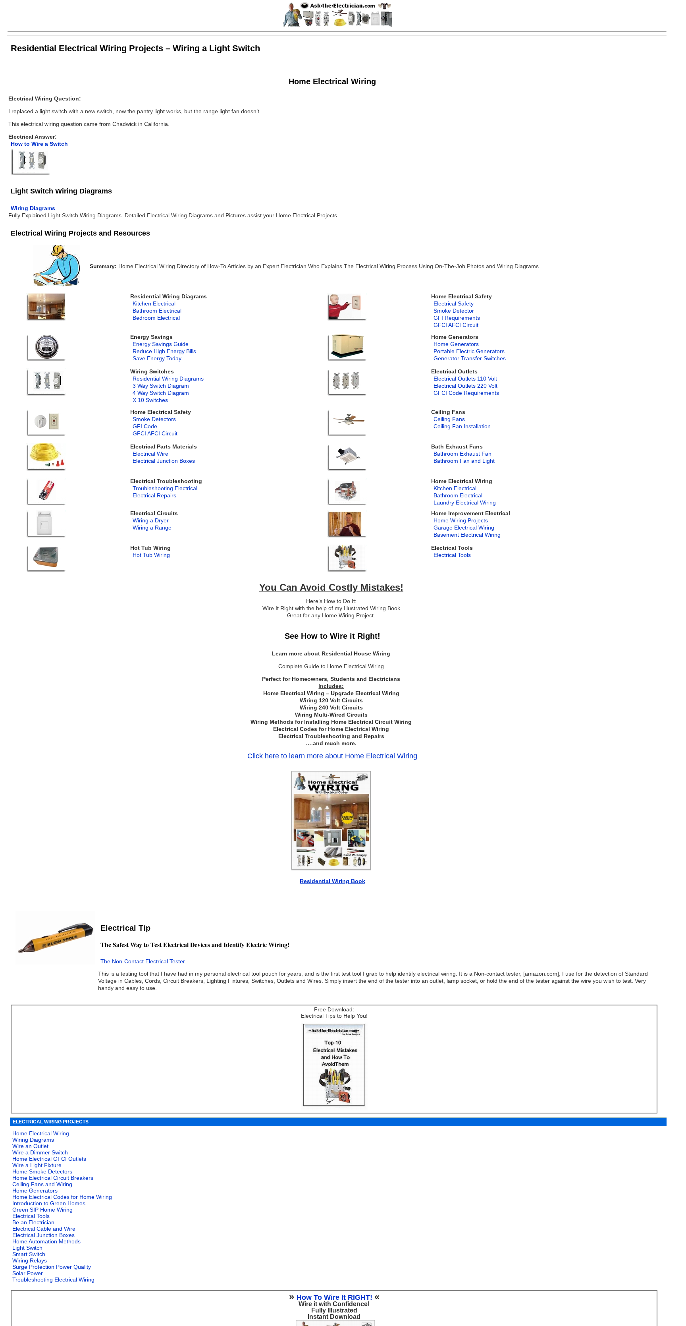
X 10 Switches (150, 400)
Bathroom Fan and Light (464, 461)
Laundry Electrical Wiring (465, 503)
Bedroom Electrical (156, 318)
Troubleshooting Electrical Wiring (53, 1279)
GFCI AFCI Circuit (456, 325)
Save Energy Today (157, 358)
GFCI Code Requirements (466, 393)
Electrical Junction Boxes (164, 461)
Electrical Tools (452, 555)
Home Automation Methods (46, 1241)
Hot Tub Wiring (151, 555)
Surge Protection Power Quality (51, 1267)
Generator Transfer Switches (470, 358)
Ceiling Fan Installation (462, 426)
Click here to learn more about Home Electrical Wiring (332, 756)
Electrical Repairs (154, 496)
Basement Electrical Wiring (467, 535)
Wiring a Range (152, 528)
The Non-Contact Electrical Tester (142, 962)
